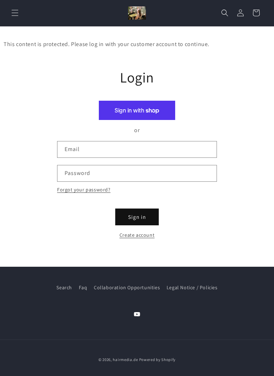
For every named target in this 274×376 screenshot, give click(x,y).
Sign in (137, 217)
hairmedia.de (125, 359)
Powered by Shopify (157, 359)
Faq (83, 287)
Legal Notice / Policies (192, 287)
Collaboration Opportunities (127, 287)
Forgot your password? (84, 189)
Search (64, 287)
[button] (15, 13)
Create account (137, 235)
